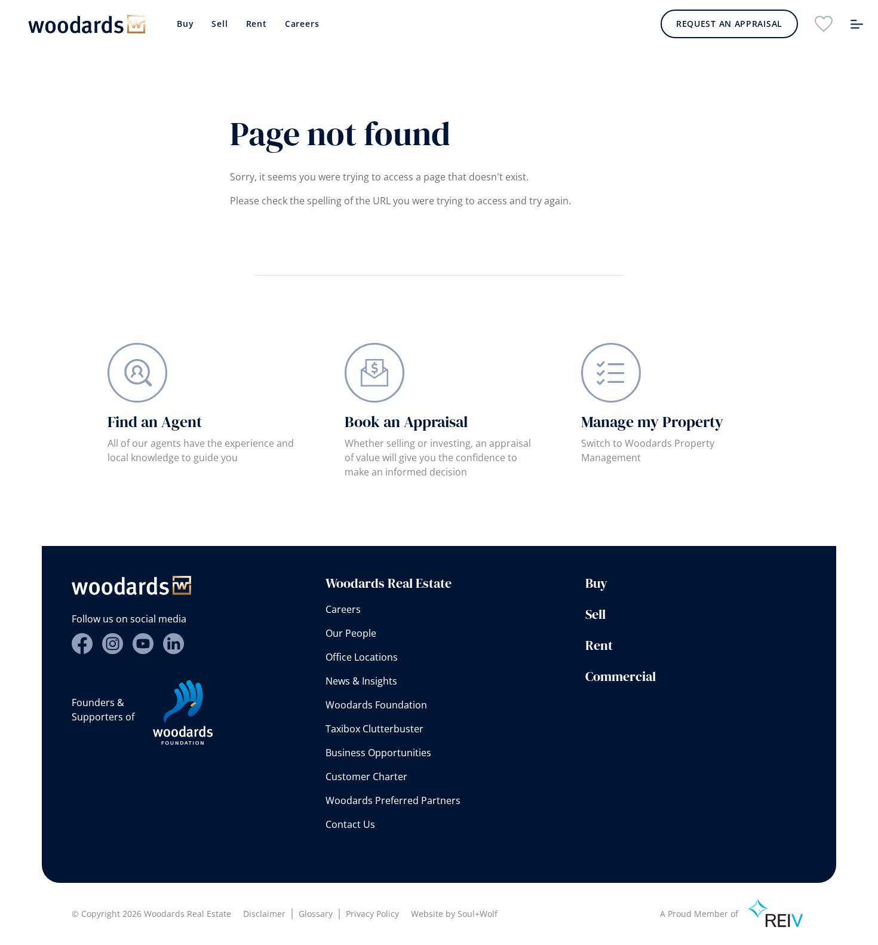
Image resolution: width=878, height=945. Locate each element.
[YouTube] (143, 643)
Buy (185, 23)
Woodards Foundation (376, 704)
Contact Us (350, 824)
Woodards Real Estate (389, 583)
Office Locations (362, 657)
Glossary (316, 913)
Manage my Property (652, 421)
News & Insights (361, 681)
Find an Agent (155, 421)
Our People (351, 633)
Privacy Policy (372, 913)
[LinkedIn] (173, 643)
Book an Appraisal (406, 421)
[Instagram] (112, 643)
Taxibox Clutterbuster (374, 728)
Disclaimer (264, 913)
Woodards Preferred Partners (393, 800)
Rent (256, 23)
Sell (219, 23)
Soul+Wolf (478, 913)
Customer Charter (366, 776)
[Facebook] (82, 643)
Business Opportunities (378, 752)
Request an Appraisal (729, 23)
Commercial (620, 676)
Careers (302, 23)
